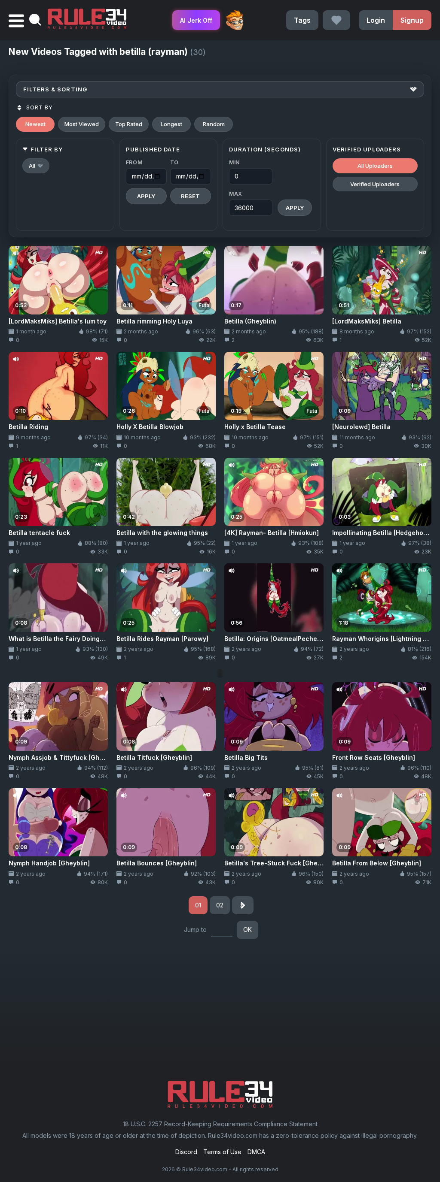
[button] (35, 165)
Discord (186, 1151)
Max (235, 193)
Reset (190, 196)
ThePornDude (234, 20)
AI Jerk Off (196, 20)
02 (219, 905)
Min (234, 162)
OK (247, 929)
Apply (146, 196)
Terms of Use (222, 1151)
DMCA (256, 1151)
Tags (302, 20)
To (174, 162)
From (134, 162)
